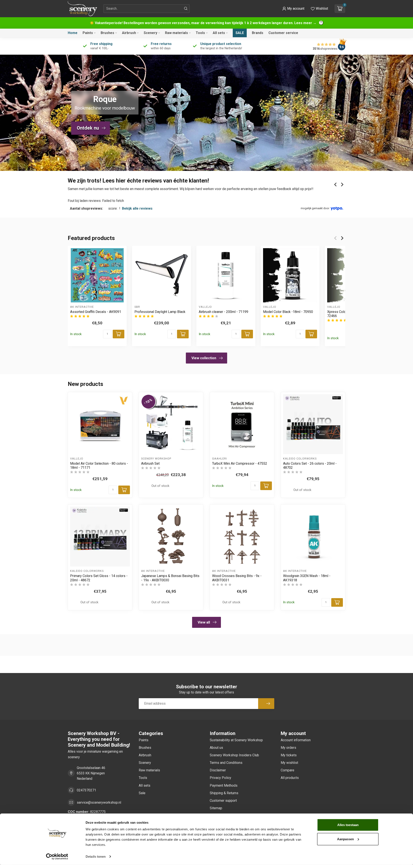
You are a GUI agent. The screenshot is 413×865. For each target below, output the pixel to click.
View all (204, 622)
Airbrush (129, 33)
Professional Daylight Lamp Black (159, 312)
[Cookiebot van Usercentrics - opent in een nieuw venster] (57, 856)
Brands (257, 33)
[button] (293, 8)
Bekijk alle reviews (137, 208)
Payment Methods (223, 785)
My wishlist (289, 763)
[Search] (186, 8)
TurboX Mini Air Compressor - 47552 (239, 463)
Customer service (283, 33)
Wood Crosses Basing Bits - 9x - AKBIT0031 (237, 578)
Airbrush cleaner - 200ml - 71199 (223, 312)
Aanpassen (345, 839)
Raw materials (176, 33)
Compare (287, 770)
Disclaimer (218, 770)
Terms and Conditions (226, 763)
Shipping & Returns (224, 793)
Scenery (150, 33)
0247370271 (86, 790)
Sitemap (216, 808)
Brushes (107, 33)
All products (290, 778)
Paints (88, 33)
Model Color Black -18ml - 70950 (288, 312)
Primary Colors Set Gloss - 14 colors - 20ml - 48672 (99, 578)
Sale (240, 33)
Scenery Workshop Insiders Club (234, 755)
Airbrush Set (150, 463)
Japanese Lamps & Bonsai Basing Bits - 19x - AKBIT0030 (170, 578)
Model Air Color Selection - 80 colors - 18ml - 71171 (99, 465)
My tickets (289, 755)
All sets (219, 33)
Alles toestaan (348, 825)
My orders (288, 748)
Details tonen (96, 856)
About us (216, 748)
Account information (296, 740)
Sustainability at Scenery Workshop (236, 740)
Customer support (223, 800)
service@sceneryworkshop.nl (99, 802)
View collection (203, 358)
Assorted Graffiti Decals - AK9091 (95, 312)
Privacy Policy (220, 778)
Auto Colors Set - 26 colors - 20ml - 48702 (310, 465)
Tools (200, 33)
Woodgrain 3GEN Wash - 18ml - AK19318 (306, 578)
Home (72, 33)
